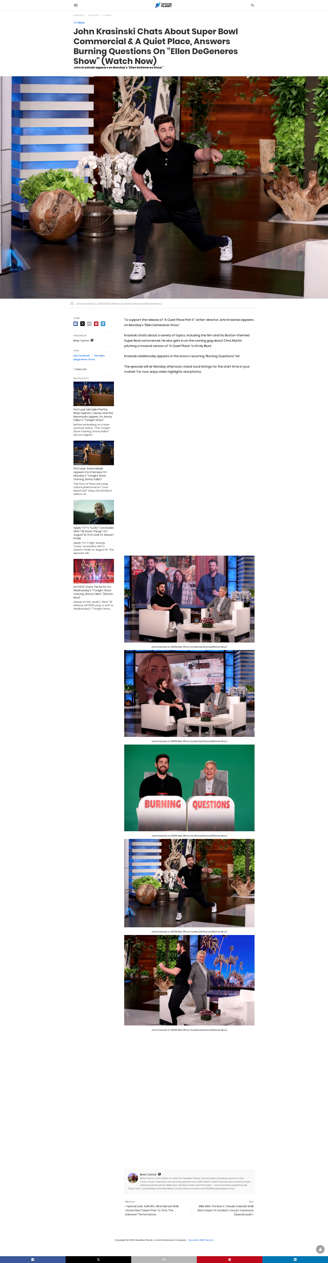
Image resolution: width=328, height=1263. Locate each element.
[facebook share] (75, 324)
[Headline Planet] (164, 5)
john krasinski (81, 355)
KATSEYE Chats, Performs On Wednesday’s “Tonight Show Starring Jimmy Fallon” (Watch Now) (93, 592)
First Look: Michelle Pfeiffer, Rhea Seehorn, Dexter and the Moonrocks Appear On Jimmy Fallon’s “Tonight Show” (93, 415)
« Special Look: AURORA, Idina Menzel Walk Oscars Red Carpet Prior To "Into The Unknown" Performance (152, 1210)
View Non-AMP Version (201, 1240)
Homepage (78, 15)
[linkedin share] (103, 324)
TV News (107, 15)
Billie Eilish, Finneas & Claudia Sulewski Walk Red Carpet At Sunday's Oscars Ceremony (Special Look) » (226, 1210)
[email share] (89, 324)
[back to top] (320, 1249)
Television (93, 15)
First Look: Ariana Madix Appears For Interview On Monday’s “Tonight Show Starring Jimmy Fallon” (90, 474)
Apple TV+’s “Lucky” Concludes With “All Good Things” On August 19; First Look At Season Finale (93, 533)
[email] (164, 1259)
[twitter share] (82, 323)
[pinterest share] (96, 324)
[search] (253, 5)
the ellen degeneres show (89, 357)
